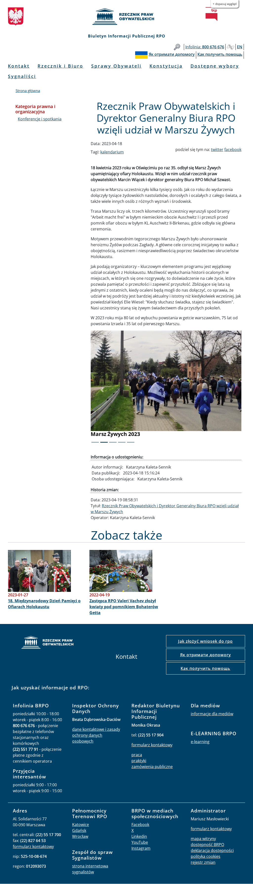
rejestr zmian (203, 862)
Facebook (140, 824)
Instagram (140, 848)
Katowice (80, 824)
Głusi (230, 47)
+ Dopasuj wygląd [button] (224, 4)
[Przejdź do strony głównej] (126, 16)
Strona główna (28, 90)
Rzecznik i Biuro (60, 66)
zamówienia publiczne (152, 766)
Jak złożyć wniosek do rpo (205, 641)
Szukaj (177, 47)
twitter (217, 149)
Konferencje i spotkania (40, 119)
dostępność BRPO (207, 844)
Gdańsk (79, 830)
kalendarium (112, 152)
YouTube (139, 842)
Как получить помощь (205, 668)
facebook (232, 149)
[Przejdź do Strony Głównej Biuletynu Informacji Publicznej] (211, 14)
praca (136, 754)
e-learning (200, 741)
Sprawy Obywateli (116, 66)
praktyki (138, 760)
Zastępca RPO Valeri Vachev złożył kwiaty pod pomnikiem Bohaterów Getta (123, 606)
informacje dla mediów (212, 713)
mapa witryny (203, 838)
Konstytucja (166, 66)
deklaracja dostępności (212, 850)
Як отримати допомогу (205, 655)
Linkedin (139, 836)
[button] (102, 390)
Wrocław (80, 836)
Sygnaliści (22, 76)
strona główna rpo (47, 643)
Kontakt (19, 66)
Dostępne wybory (214, 66)
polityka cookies (205, 856)
